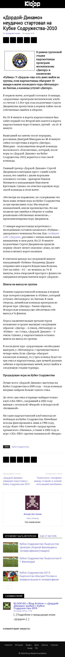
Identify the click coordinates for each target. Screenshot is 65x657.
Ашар (29, 648)
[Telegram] (27, 40)
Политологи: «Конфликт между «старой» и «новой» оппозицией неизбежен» (48, 481)
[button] (5, 4)
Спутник (54, 645)
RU (36, 648)
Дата (36, 645)
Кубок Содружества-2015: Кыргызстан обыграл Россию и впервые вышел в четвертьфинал (39, 576)
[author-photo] (32, 509)
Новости (8, 645)
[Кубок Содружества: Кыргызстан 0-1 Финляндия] (10, 562)
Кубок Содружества (20, 447)
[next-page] (10, 587)
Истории (19, 645)
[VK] (20, 40)
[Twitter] (13, 40)
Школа (45, 645)
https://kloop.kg (32, 518)
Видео (29, 645)
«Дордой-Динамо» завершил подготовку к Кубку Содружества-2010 (16, 481)
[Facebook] (6, 40)
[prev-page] (5, 587)
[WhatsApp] (34, 40)
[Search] (61, 4)
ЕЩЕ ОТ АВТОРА (48, 536)
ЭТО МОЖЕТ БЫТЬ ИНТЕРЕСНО (20, 536)
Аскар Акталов (13, 33)
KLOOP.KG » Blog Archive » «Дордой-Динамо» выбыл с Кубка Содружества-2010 (36, 605)
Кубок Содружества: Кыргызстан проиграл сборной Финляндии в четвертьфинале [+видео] (39, 547)
